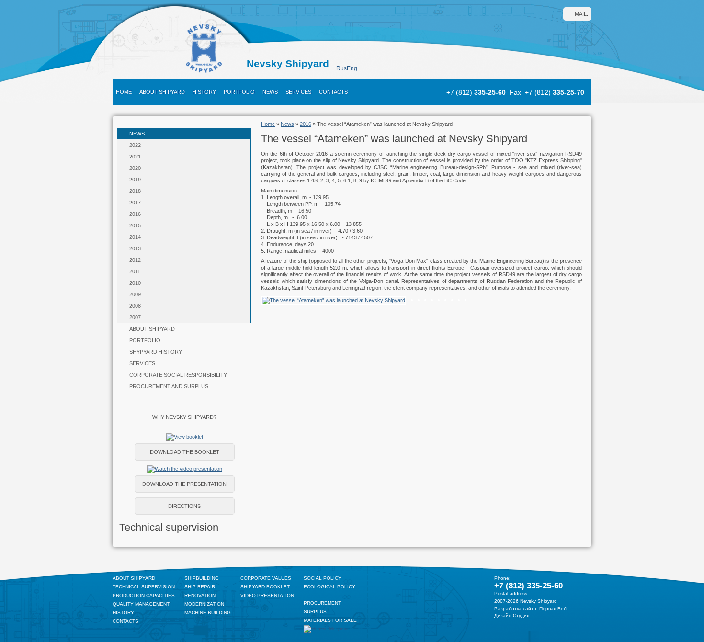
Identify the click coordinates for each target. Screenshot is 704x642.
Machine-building (207, 612)
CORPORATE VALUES (265, 578)
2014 (135, 237)
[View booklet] (184, 436)
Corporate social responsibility (178, 375)
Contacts (333, 92)
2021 (135, 156)
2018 (135, 191)
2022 (135, 145)
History (204, 92)
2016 (135, 214)
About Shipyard (152, 329)
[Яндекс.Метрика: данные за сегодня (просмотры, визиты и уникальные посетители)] (326, 629)
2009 (135, 294)
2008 (135, 306)
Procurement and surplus (168, 386)
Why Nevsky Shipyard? (184, 417)
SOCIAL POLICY (322, 578)
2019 (135, 179)
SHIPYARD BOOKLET (265, 586)
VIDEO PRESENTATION (267, 595)
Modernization (204, 604)
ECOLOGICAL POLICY (329, 586)
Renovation (200, 595)
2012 (135, 260)
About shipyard (162, 92)
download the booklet (184, 452)
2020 (135, 168)
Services (298, 92)
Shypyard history (155, 352)
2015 (135, 225)
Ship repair (199, 586)
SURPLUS (315, 611)
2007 (135, 317)
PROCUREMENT (322, 603)
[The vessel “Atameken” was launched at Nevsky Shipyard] (333, 300)
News (270, 92)
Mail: (581, 14)
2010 (135, 283)
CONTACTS (125, 621)
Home (124, 92)
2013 (135, 248)
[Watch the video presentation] (184, 469)
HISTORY (123, 612)
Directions (184, 506)
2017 (135, 202)
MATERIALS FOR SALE (330, 620)
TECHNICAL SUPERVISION (144, 586)
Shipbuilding (201, 578)
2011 (134, 271)
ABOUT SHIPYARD (134, 578)
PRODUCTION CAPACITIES (144, 595)
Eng (352, 68)
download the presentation (184, 484)
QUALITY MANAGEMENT (141, 604)
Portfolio (239, 92)
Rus (341, 68)
